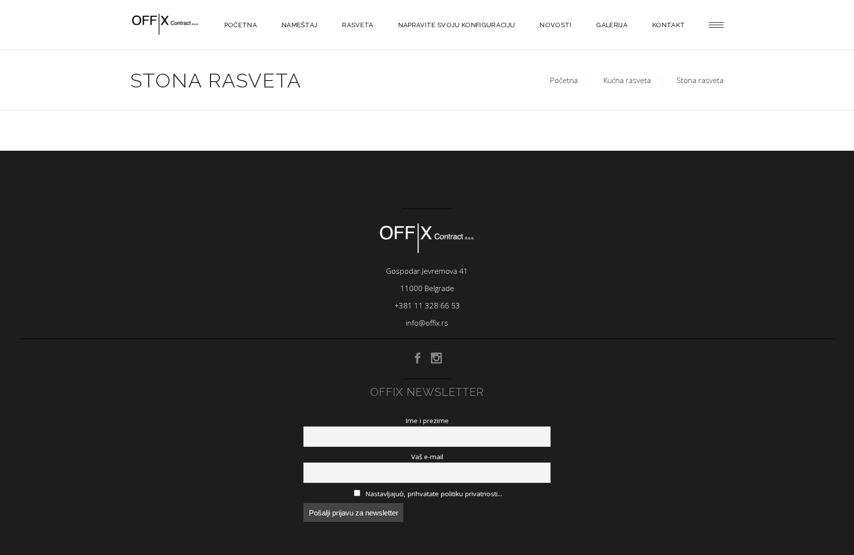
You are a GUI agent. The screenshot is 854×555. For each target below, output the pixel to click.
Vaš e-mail (427, 456)
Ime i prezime (427, 420)
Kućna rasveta (627, 80)
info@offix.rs (427, 323)
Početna (564, 80)
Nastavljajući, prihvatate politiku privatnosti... (433, 493)
